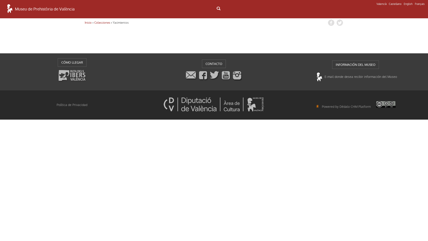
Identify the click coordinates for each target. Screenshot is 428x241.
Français (420, 4)
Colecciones (102, 23)
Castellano (395, 4)
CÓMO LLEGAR (72, 62)
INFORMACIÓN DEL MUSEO (355, 64)
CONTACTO (214, 64)
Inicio (88, 23)
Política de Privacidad (72, 105)
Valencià (382, 4)
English (408, 4)
